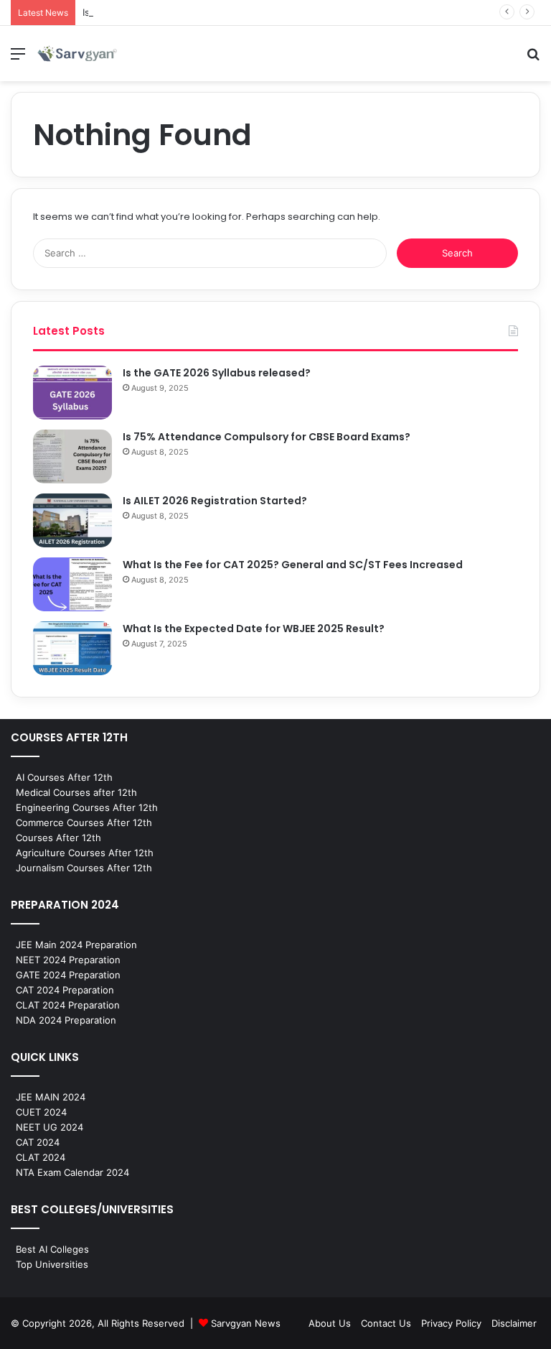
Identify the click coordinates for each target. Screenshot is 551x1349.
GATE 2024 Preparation (68, 975)
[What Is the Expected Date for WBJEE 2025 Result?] (72, 648)
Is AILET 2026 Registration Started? (215, 500)
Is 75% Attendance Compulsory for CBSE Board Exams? (266, 437)
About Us (330, 1323)
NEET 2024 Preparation (68, 959)
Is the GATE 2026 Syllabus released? (217, 373)
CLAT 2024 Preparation (68, 1005)
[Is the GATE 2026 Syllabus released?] (72, 392)
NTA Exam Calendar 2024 (72, 1172)
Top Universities (52, 1264)
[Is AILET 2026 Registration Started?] (72, 520)
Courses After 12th (58, 837)
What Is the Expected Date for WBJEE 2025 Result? (254, 628)
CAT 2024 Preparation (65, 990)
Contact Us (386, 1323)
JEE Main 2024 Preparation (76, 944)
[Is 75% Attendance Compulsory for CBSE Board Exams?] (72, 456)
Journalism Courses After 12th (84, 867)
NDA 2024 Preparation (66, 1020)
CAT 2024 (38, 1142)
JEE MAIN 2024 (50, 1097)
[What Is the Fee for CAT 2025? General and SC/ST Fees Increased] (72, 584)
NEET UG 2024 (49, 1127)
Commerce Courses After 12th (84, 822)
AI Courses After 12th (64, 777)
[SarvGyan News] (77, 53)
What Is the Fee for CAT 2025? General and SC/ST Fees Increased (293, 564)
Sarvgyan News (246, 1323)
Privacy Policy (451, 1323)
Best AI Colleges (52, 1249)
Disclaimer (514, 1323)
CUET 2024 (41, 1112)
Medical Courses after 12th (76, 792)
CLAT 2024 (40, 1157)
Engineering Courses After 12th (87, 807)
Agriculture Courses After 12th (85, 852)
